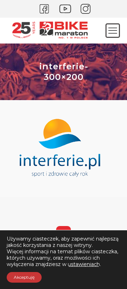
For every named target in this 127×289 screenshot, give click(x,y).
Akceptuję (24, 277)
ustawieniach (84, 264)
